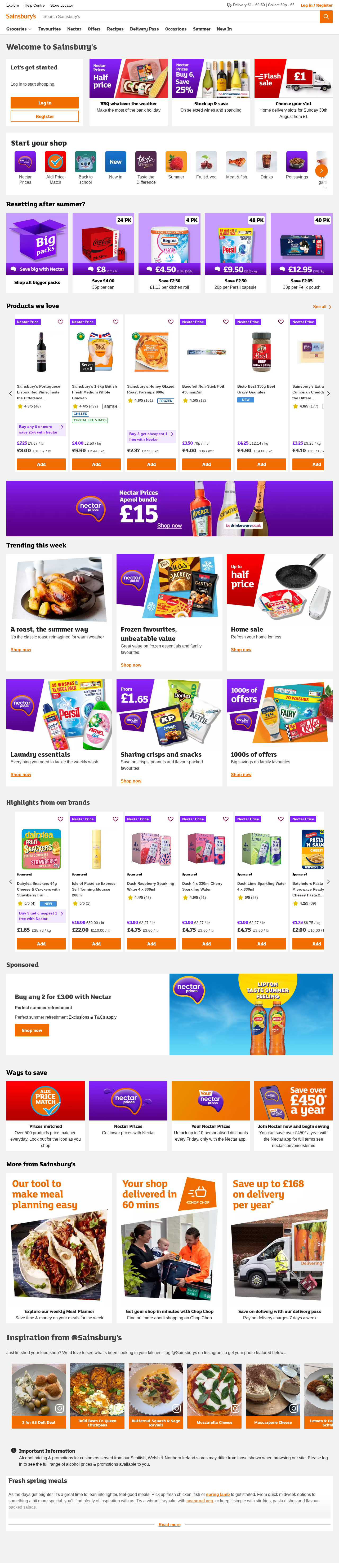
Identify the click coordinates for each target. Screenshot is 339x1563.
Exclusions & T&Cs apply (93, 1017)
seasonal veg (199, 1501)
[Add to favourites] (60, 321)
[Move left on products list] (10, 393)
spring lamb (218, 1494)
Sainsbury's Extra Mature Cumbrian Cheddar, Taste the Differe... (315, 392)
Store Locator (61, 5)
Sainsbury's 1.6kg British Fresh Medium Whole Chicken (94, 392)
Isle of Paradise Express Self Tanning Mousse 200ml (93, 889)
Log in (44, 102)
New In (224, 28)
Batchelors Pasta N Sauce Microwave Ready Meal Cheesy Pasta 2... (315, 889)
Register (45, 116)
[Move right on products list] (328, 393)
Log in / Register (317, 5)
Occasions (176, 28)
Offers (94, 28)
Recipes (115, 28)
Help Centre (35, 5)
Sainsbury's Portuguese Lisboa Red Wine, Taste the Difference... (38, 392)
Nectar (74, 28)
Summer (202, 28)
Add (41, 464)
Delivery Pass (144, 29)
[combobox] (180, 16)
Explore (12, 5)
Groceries (16, 28)
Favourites (49, 28)
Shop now (21, 649)
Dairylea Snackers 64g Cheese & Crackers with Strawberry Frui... (38, 889)
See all (319, 306)
